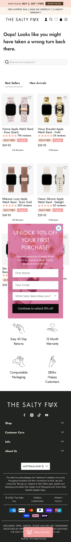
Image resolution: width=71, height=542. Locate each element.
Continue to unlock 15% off (35, 309)
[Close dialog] (59, 228)
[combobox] (34, 296)
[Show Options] (55, 296)
